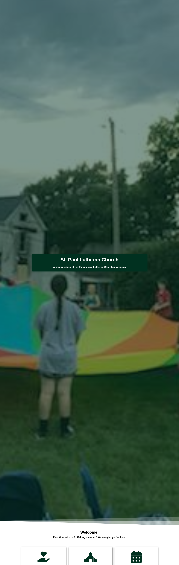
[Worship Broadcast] (90, 557)
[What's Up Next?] (136, 557)
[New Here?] (44, 557)
